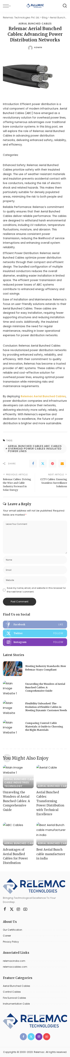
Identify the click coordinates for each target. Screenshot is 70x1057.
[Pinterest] (52, 463)
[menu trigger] (8, 6)
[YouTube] (25, 909)
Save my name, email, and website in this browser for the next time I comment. (36, 589)
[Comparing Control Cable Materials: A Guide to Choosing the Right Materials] (12, 727)
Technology (13, 786)
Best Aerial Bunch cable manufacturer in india (50, 854)
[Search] (64, 6)
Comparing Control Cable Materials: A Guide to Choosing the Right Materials (44, 726)
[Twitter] (43, 463)
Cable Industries (16, 782)
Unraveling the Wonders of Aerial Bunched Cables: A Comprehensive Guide (45, 687)
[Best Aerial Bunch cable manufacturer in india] (51, 834)
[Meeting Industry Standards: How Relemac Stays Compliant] (12, 668)
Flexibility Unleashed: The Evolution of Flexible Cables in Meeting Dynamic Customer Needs (46, 707)
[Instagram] (35, 642)
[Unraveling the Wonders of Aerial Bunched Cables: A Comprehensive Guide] (12, 688)
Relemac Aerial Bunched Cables (43, 396)
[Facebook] (33, 463)
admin (38, 47)
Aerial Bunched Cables (35, 23)
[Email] (62, 463)
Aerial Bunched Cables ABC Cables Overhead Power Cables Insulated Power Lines (35, 448)
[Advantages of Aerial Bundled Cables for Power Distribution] (18, 834)
